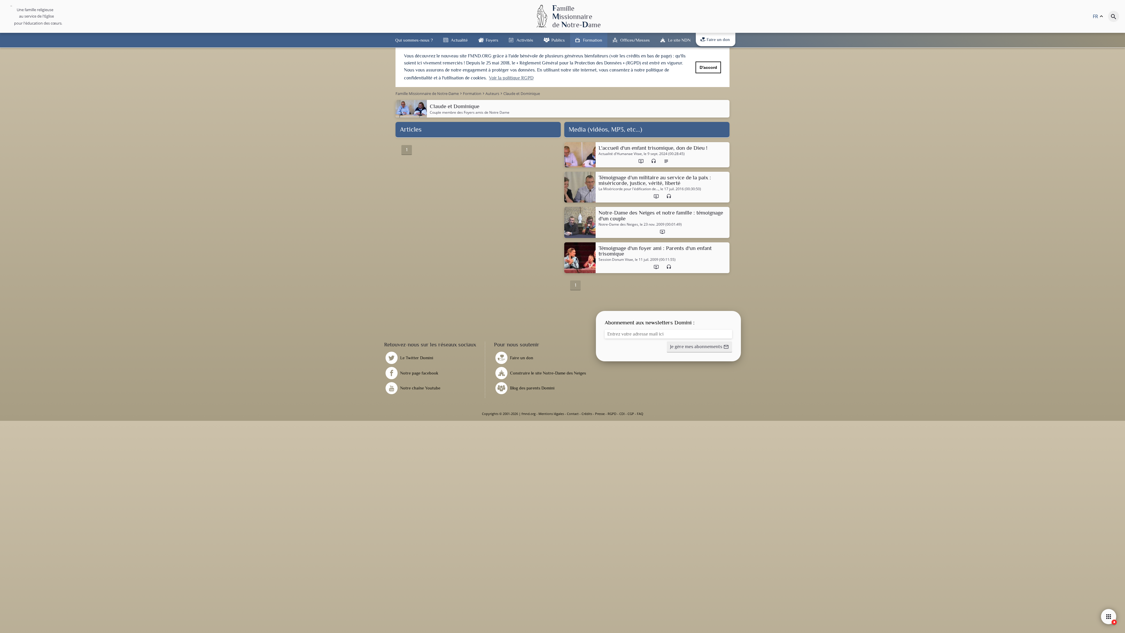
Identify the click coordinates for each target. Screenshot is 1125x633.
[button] (699, 347)
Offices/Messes (635, 40)
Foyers (492, 40)
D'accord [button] (708, 67)
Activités (525, 40)
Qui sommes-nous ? (414, 40)
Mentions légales (551, 413)
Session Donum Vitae (616, 259)
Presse (600, 413)
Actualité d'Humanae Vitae (620, 154)
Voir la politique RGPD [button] (511, 78)
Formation (592, 40)
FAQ (640, 413)
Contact (573, 413)
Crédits (587, 413)
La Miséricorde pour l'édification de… (629, 189)
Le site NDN (679, 40)
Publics (558, 40)
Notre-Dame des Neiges (618, 224)
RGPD (612, 413)
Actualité (459, 40)
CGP (631, 413)
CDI (622, 413)
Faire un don (718, 39)
